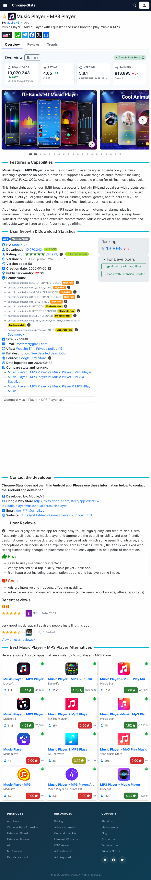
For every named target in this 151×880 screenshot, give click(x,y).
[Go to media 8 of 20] (63, 154)
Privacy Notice (110, 851)
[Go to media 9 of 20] (68, 154)
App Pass (13, 821)
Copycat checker (65, 833)
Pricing (58, 821)
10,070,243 (34, 249)
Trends (52, 44)
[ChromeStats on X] (122, 859)
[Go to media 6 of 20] (54, 154)
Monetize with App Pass (125, 266)
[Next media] (142, 120)
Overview (12, 44)
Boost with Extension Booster (126, 274)
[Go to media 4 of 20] (44, 154)
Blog (104, 833)
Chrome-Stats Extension (22, 827)
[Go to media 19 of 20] (115, 154)
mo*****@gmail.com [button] (32, 344)
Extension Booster (18, 839)
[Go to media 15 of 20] (96, 154)
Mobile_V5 (12, 22)
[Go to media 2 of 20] (35, 154)
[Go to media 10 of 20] (73, 154)
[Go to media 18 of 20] (111, 154)
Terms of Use (109, 845)
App (26, 22)
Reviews (33, 44)
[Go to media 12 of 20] (82, 154)
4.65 (38, 254)
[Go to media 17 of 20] (106, 154)
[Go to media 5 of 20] (49, 154)
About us (107, 821)
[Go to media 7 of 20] (59, 154)
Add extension (63, 851)
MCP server (14, 851)
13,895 (117, 248)
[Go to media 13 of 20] (87, 154)
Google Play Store (129, 57)
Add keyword (62, 857)
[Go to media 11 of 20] (78, 154)
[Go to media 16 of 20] (101, 154)
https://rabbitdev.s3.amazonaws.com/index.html (56, 515)
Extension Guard (17, 833)
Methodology (109, 827)
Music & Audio (20, 238)
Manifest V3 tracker (66, 839)
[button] (5, 5)
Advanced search (65, 827)
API (9, 845)
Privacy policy (47, 349)
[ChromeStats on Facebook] (113, 859)
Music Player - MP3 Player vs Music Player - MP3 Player (49, 372)
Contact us (108, 839)
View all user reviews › (18, 639)
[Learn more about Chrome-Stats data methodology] (50, 358)
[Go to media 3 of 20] (40, 154)
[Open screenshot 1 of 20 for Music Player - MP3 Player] (49, 119)
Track (34, 57)
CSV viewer (61, 845)
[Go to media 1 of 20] (30, 154)
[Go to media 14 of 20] (92, 154)
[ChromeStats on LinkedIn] (105, 859)
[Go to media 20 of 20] (120, 154)
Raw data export (17, 857)
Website (22, 349)
